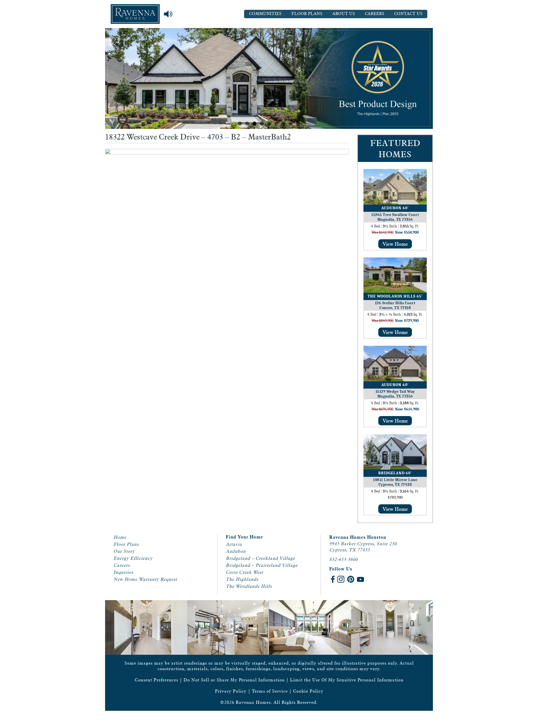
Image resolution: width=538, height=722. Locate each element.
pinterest (350, 579)
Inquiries (123, 572)
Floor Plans (306, 14)
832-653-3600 (343, 559)
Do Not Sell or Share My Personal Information (234, 679)
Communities (265, 14)
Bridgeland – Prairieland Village (262, 565)
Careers (374, 14)
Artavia (234, 544)
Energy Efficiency (132, 558)
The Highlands (242, 579)
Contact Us (408, 14)
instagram (340, 579)
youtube (360, 579)
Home (119, 537)
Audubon (236, 551)
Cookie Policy (308, 691)
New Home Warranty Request (145, 579)
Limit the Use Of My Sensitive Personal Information (347, 679)
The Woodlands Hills (249, 586)
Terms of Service (270, 691)
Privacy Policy (231, 691)
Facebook (332, 579)
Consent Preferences (156, 679)
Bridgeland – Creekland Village (260, 558)
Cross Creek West (244, 572)
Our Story (124, 551)
